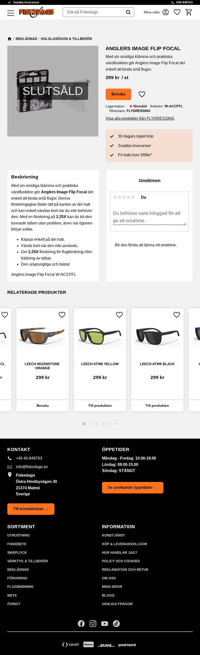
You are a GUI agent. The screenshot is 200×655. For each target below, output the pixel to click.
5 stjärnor (132, 197)
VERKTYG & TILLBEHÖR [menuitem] (27, 561)
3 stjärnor (124, 197)
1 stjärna (115, 197)
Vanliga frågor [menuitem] (117, 604)
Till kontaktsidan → (31, 509)
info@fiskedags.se (32, 467)
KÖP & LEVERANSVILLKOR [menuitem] (124, 544)
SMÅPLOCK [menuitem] (17, 552)
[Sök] (128, 12)
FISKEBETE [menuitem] (16, 544)
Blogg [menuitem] (108, 595)
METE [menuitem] (12, 595)
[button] (11, 13)
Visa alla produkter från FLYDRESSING (140, 118)
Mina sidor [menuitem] (112, 587)
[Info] (42, 405)
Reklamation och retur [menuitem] (125, 570)
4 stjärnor (128, 197)
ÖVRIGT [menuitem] (13, 604)
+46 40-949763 (29, 458)
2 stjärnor (119, 197)
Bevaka (118, 94)
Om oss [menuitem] (109, 578)
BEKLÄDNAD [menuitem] (18, 570)
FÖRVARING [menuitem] (17, 578)
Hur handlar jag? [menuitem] (119, 552)
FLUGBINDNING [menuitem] (20, 587)
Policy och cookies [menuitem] (121, 561)
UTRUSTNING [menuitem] (18, 535)
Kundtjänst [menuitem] (113, 535)
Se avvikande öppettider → (133, 487)
